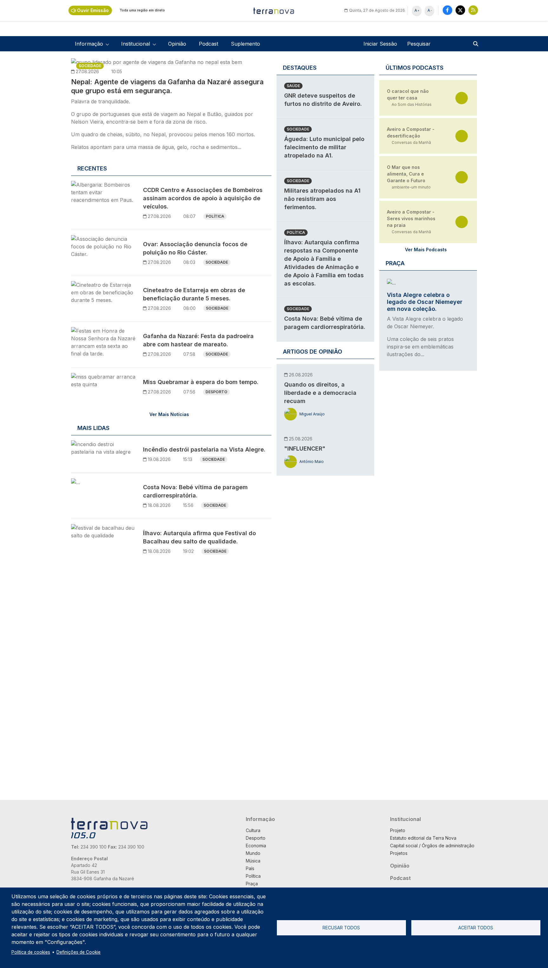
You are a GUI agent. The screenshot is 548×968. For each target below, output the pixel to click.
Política (215, 216)
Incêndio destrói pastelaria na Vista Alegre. (204, 449)
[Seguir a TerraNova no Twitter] (460, 10)
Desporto (216, 391)
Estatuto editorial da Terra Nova (423, 838)
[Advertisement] (324, 578)
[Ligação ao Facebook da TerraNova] (447, 10)
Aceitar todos (475, 927)
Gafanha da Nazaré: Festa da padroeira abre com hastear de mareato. (198, 340)
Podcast (208, 44)
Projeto (397, 830)
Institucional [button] (135, 44)
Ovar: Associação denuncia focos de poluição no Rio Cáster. (195, 248)
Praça (252, 883)
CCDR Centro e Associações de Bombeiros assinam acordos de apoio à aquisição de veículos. (203, 198)
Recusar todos (341, 927)
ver (461, 98)
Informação (260, 819)
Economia (256, 845)
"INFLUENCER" (304, 448)
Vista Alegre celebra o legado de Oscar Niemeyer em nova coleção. (424, 302)
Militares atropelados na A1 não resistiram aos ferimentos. (322, 198)
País (250, 868)
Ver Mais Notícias (169, 414)
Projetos (399, 853)
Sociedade (90, 65)
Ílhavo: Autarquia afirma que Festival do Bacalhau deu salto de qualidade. (199, 537)
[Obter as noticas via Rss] (473, 10)
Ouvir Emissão (93, 10)
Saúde (293, 85)
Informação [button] (89, 44)
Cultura (253, 830)
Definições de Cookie (78, 952)
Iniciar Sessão (380, 44)
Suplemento (245, 44)
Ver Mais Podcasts (426, 249)
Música (253, 860)
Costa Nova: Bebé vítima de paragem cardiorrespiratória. (195, 491)
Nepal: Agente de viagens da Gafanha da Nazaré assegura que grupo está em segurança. (167, 86)
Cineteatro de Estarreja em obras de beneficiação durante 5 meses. (194, 294)
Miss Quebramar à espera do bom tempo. (200, 382)
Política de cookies (30, 952)
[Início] (274, 10)
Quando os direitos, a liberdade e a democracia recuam (320, 392)
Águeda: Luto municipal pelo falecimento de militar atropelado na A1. (324, 147)
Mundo (253, 853)
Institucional (405, 819)
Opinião (177, 44)
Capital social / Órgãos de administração (432, 845)
